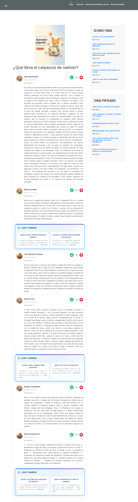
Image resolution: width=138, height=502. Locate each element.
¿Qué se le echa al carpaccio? (66, 365)
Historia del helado (117, 4)
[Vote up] (72, 77)
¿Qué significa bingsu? (101, 63)
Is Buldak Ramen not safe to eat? (105, 123)
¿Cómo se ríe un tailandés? (103, 37)
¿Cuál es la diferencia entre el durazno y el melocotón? (104, 150)
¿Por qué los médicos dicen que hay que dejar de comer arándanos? (105, 140)
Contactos (80, 4)
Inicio (71, 4)
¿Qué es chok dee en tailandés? (105, 79)
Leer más (44, 245)
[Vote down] (81, 77)
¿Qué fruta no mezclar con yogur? (106, 107)
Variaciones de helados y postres (97, 4)
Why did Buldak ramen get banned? (106, 131)
